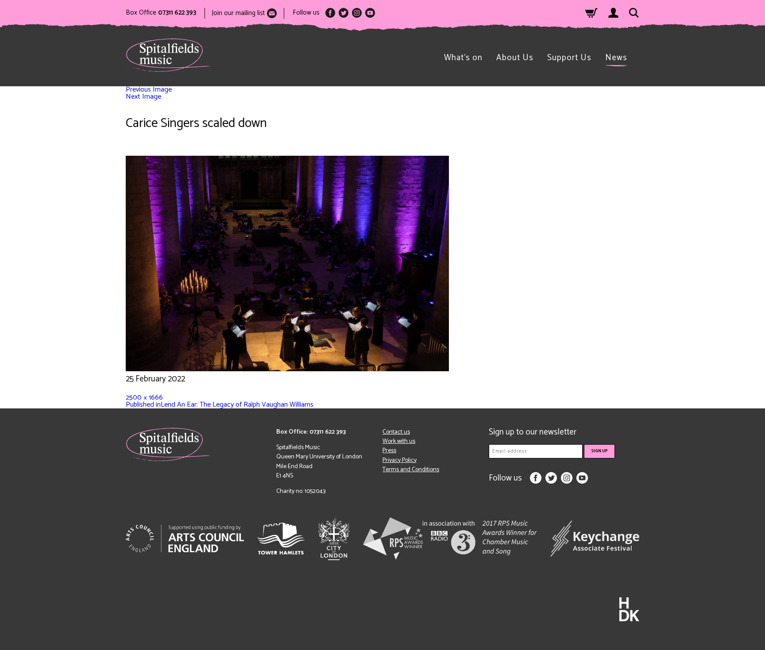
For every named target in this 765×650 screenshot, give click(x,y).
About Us (514, 58)
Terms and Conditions (410, 470)
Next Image (143, 97)
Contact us (396, 432)
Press (389, 451)
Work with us (398, 441)
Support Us (569, 58)
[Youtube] (370, 13)
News (616, 58)
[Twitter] (343, 13)
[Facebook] (330, 13)
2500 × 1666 (144, 398)
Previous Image (149, 90)
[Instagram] (357, 13)
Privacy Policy (399, 460)
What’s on (463, 58)
